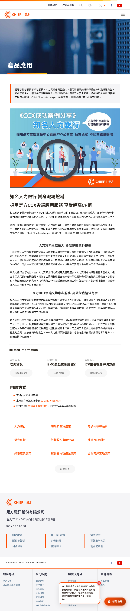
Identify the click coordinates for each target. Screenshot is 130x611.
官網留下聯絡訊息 (37, 406)
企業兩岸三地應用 (99, 453)
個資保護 (17, 546)
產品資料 (105, 581)
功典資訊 (16, 364)
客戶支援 (7, 581)
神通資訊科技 (96, 440)
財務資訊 (72, 581)
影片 (103, 585)
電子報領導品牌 (98, 426)
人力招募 (40, 593)
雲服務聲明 (96, 546)
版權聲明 (56, 546)
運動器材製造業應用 (64, 453)
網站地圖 (17, 535)
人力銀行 (20, 426)
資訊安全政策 (98, 540)
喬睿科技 (20, 440)
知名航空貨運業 (61, 426)
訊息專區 (40, 589)
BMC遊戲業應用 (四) (61, 364)
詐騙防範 (56, 540)
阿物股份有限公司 (62, 440)
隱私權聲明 (18, 540)
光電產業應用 (22, 453)
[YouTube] (119, 5)
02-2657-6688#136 (51, 400)
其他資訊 (72, 605)
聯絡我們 (40, 601)
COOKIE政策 (58, 535)
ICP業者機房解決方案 (100, 364)
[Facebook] (111, 5)
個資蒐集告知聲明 (44, 605)
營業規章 (40, 597)
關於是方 (40, 581)
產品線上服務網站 (11, 585)
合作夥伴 (40, 585)
